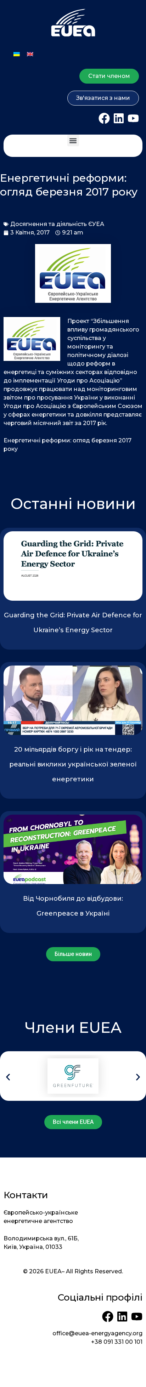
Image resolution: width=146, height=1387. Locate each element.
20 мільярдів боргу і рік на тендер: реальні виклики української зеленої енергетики (73, 764)
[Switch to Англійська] (30, 54)
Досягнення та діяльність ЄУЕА (57, 224)
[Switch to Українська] (16, 54)
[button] (73, 140)
